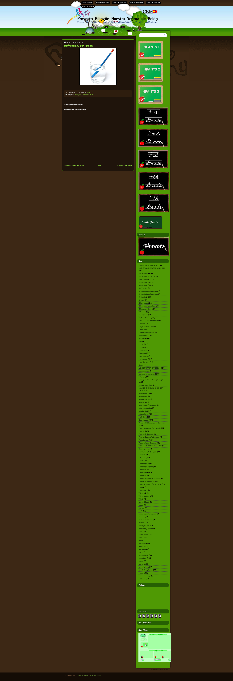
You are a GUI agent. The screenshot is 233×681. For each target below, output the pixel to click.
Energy (142, 338)
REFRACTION (88, 94)
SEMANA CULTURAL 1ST (150, 446)
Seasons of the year (148, 452)
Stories (142, 458)
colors (141, 517)
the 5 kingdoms (146, 570)
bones (141, 508)
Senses (142, 455)
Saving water (144, 449)
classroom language (147, 514)
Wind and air (144, 496)
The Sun (142, 469)
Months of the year (147, 405)
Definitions (143, 330)
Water (141, 493)
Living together (145, 385)
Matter (142, 402)
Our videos (143, 420)
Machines (143, 393)
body (141, 505)
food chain (143, 534)
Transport (143, 490)
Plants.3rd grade (146, 434)
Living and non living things (151, 380)
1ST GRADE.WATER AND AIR (152, 268)
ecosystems (144, 526)
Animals (142, 297)
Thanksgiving (144, 464)
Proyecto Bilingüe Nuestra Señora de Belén (88, 675)
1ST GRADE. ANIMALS (149, 265)
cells (141, 511)
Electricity (143, 335)
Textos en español (88, 6)
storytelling (144, 567)
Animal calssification (148, 291)
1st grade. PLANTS (147, 276)
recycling (142, 558)
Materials (143, 399)
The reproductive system (149, 478)
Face (141, 341)
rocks (141, 561)
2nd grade (143, 279)
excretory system (146, 529)
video (141, 573)
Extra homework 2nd (119, 2)
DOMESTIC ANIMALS (149, 321)
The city (142, 475)
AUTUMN (143, 288)
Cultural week (144, 318)
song (141, 564)
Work (141, 499)
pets (140, 552)
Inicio (100, 165)
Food (141, 344)
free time (142, 537)
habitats (142, 543)
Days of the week (146, 327)
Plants (141, 431)
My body (143, 411)
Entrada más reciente (74, 165)
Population (143, 440)
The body (143, 472)
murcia (142, 546)
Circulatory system (147, 306)
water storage (145, 576)
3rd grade (143, 282)
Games (142, 353)
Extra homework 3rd (136, 2)
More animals (145, 408)
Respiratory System (147, 443)
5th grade (78, 94)
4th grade (143, 285)
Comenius (143, 315)
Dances (142, 324)
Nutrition (143, 417)
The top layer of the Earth (150, 484)
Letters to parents (147, 374)
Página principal (87, 2)
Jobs (141, 365)
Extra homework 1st (102, 2)
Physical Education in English (152, 423)
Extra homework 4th (153, 2)
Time (141, 487)
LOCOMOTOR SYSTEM (149, 368)
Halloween (143, 359)
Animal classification (148, 294)
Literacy (142, 377)
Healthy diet (144, 362)
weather (142, 579)
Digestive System (146, 332)
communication (145, 520)
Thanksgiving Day (146, 467)
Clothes (142, 312)
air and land (144, 502)
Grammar (143, 356)
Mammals (143, 396)
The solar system (146, 481)
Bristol (142, 300)
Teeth (141, 461)
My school (143, 414)
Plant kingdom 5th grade (150, 428)
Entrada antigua (124, 165)
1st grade (143, 273)
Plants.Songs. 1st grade (149, 437)
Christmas (143, 303)
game (141, 540)
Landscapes (144, 371)
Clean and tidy (145, 309)
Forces (142, 347)
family (141, 531)
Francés (142, 350)
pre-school (143, 555)
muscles (142, 549)
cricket (141, 523)
